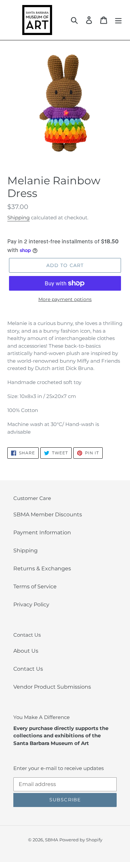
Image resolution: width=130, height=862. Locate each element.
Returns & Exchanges (42, 568)
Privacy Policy (31, 604)
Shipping (18, 217)
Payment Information (42, 532)
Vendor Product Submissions (52, 687)
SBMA (51, 839)
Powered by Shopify (80, 839)
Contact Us (28, 669)
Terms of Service (35, 586)
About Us (25, 651)
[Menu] (118, 20)
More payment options (65, 299)
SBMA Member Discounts (47, 514)
